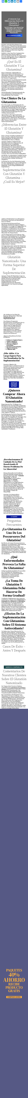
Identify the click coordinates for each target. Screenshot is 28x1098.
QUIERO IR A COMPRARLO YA (14, 667)
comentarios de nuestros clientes (13, 688)
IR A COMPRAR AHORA (14, 35)
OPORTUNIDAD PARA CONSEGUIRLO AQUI (14, 384)
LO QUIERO (14, 516)
